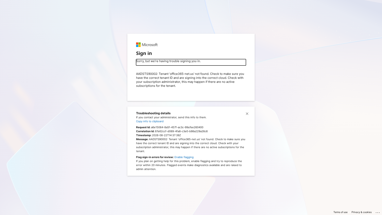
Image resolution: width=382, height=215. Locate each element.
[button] (247, 113)
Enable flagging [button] (184, 157)
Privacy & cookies (362, 212)
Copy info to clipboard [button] (150, 121)
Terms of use (340, 212)
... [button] (378, 212)
